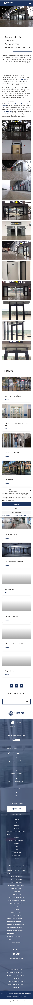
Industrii (16, 825)
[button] (30, 490)
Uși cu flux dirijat (11, 534)
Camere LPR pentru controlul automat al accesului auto (14, 919)
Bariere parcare (17, 915)
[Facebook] (9, 753)
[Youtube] (18, 753)
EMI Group (16, 843)
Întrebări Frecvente (16, 855)
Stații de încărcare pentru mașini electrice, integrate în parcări (15, 925)
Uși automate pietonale (16, 876)
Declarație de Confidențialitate (20, 515)
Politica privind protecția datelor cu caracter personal (15, 974)
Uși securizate (10, 589)
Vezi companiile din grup (16, 958)
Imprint (29, 515)
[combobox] (13, 701)
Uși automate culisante (13, 396)
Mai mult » (7, 399)
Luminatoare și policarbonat (16, 897)
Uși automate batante (13, 452)
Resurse (16, 837)
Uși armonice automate (14, 562)
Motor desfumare (16, 942)
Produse (16, 828)
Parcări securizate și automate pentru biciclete (15, 931)
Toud (11, 996)
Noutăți (16, 849)
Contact (16, 858)
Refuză (16, 508)
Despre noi (16, 819)
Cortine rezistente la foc (14, 644)
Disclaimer (16, 987)
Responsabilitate (16, 852)
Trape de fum (10, 671)
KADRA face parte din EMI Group (16, 735)
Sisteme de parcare (16, 894)
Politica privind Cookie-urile (8, 515)
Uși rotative (9, 480)
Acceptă (16, 504)
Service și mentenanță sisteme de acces (16, 832)
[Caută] (27, 701)
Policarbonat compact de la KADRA (16, 900)
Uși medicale (16, 906)
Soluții (16, 822)
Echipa (16, 846)
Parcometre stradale (16, 912)
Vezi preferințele (16, 512)
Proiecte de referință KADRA (16, 840)
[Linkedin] (13, 753)
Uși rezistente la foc (12, 616)
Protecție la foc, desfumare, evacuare (14, 937)
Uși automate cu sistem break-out (16, 424)
